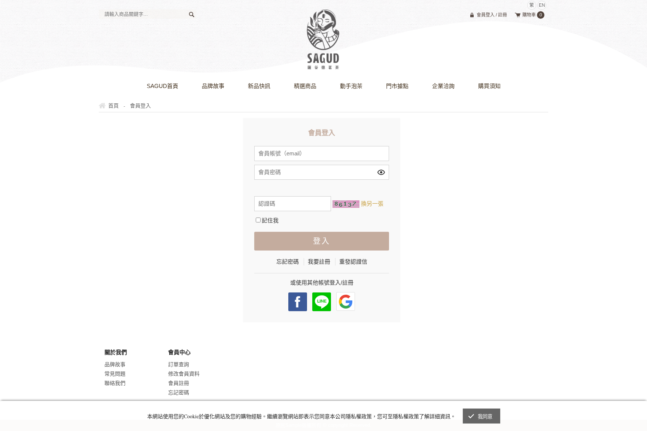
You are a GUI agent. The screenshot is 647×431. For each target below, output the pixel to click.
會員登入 (486, 15)
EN (542, 5)
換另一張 (372, 203)
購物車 (532, 15)
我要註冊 (319, 261)
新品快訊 (259, 86)
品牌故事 (213, 86)
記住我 (270, 220)
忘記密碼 (287, 261)
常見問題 (114, 374)
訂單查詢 (178, 364)
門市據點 (397, 86)
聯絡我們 (114, 383)
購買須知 (489, 86)
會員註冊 (178, 383)
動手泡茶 (351, 86)
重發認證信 (353, 261)
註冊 (502, 15)
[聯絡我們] (520, 399)
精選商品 (305, 86)
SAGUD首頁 (162, 86)
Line (321, 301)
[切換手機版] (537, 399)
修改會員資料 (184, 374)
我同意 (485, 416)
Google (345, 301)
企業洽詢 (443, 86)
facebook (297, 301)
